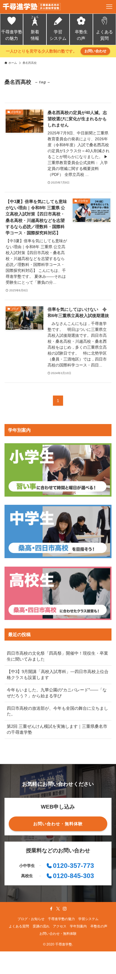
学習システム (58, 35)
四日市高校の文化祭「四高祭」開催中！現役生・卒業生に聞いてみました (57, 656)
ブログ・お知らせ (30, 919)
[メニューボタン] (109, 7)
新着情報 (35, 35)
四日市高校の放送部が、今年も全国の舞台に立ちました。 (57, 711)
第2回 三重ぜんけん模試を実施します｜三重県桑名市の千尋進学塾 (57, 729)
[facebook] (51, 908)
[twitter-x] (58, 908)
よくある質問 (104, 35)
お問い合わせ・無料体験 (58, 934)
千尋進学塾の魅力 (11, 35)
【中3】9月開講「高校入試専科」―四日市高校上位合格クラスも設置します (57, 674)
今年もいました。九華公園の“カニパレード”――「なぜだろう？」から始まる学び (57, 693)
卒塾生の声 (81, 35)
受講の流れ (41, 926)
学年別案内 (78, 926)
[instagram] (64, 908)
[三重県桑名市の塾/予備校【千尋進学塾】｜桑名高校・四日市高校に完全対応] (31, 7)
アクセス (59, 926)
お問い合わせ (95, 51)
